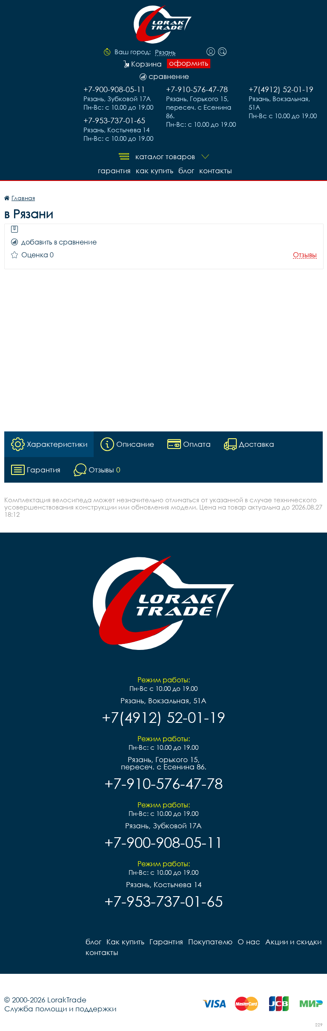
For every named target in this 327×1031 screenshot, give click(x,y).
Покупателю (210, 941)
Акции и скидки (293, 941)
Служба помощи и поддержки (60, 1008)
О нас (249, 941)
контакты (215, 170)
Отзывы (305, 255)
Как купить (154, 170)
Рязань (165, 52)
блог (186, 170)
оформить (188, 63)
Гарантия (114, 170)
